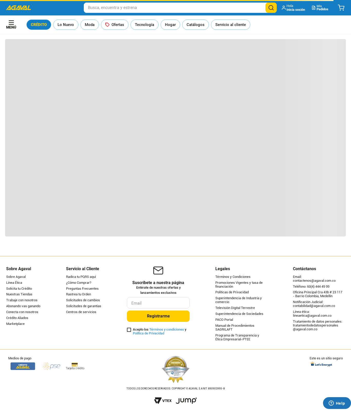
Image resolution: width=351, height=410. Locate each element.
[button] (294, 8)
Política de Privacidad (148, 333)
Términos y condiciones (166, 329)
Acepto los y (159, 331)
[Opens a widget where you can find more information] (337, 403)
